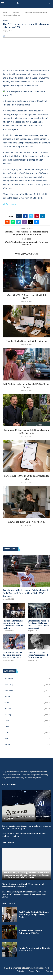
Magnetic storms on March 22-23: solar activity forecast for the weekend (23, 885)
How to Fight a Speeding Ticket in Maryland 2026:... (34, 949)
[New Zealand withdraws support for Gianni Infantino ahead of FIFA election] (14, 610)
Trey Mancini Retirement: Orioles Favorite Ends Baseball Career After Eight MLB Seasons (26, 593)
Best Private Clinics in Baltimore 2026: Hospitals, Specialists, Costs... (34, 914)
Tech (27, 726)
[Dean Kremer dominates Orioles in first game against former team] (14, 641)
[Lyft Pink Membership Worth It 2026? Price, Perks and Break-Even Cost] (26, 364)
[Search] (50, 4)
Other (27, 702)
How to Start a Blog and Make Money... (26, 341)
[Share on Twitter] (31, 216)
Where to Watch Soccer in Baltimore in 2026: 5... (30, 932)
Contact (49, 971)
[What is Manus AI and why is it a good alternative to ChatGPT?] (26, 806)
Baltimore (27, 678)
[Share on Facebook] (25, 216)
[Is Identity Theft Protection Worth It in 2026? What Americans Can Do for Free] (26, 275)
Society (27, 714)
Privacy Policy (35, 971)
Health (27, 696)
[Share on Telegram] (18, 222)
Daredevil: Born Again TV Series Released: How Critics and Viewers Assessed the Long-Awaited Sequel (24, 894)
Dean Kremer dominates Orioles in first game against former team (14, 655)
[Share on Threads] (30, 222)
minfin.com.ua (9, 204)
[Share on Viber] (24, 222)
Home (5, 12)
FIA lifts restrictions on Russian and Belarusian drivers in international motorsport (38, 624)
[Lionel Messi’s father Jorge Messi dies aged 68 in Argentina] (39, 641)
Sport (27, 720)
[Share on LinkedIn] (42, 216)
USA (27, 738)
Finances (15, 12)
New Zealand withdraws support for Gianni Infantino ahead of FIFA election (13, 624)
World (27, 744)
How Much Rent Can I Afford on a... (26, 522)
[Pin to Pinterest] (36, 216)
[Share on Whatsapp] (13, 222)
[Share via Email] (36, 222)
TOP (27, 732)
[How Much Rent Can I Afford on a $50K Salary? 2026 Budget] (26, 502)
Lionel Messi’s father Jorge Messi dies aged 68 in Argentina (38, 655)
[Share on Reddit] (7, 222)
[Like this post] (19, 216)
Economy (27, 684)
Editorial (20, 971)
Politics (27, 708)
